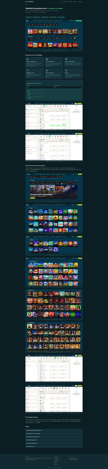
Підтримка (80, 1)
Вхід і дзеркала (56, 459)
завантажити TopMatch (75, 421)
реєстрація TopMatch (56, 421)
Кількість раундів (57, 85)
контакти (38, 422)
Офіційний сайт (56, 458)
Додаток (74, 1)
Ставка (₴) (28, 85)
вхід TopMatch (33, 171)
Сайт (62, 1)
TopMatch (31, 1)
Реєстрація (70, 1)
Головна (26, 4)
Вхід (65, 1)
